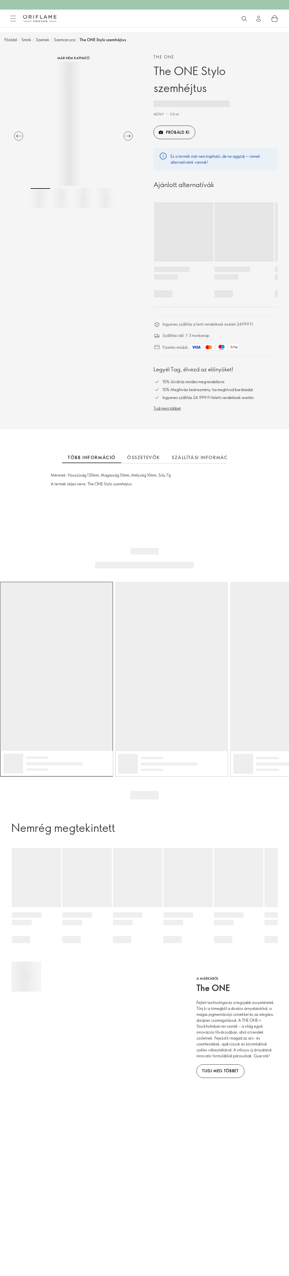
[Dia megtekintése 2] (62, 198)
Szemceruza (64, 39)
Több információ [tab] (92, 457)
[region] (73, 124)
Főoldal (11, 39)
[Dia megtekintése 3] (84, 198)
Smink (26, 39)
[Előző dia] (18, 136)
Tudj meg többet (167, 408)
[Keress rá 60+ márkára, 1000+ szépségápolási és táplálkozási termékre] (244, 18)
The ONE (164, 57)
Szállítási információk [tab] (204, 457)
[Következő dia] (128, 136)
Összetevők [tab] (143, 457)
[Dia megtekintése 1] (40, 198)
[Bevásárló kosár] (275, 19)
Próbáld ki (178, 132)
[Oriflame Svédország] (40, 18)
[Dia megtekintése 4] (106, 198)
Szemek (42, 39)
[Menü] (12, 18)
